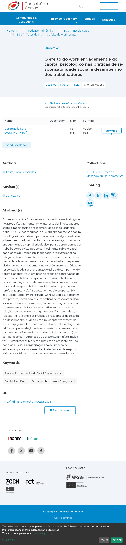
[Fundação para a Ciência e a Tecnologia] (25, 484)
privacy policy (45, 533)
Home (11, 30)
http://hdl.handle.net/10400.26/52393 (65, 103)
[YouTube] (31, 450)
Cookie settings (63, 517)
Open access (95, 85)
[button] (92, 6)
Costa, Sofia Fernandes (21, 172)
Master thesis (69, 85)
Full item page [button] (61, 410)
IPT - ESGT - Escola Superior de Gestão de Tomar (73, 30)
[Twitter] (21, 450)
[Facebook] (11, 450)
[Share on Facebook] (90, 195)
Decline (104, 539)
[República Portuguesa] (86, 479)
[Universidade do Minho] (10, 492)
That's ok (116, 539)
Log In (108, 6)
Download (111, 132)
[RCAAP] (41, 450)
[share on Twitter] (98, 195)
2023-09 (51, 85)
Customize (8, 539)
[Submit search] (81, 6)
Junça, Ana (13, 195)
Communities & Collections (26, 19)
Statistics (108, 19)
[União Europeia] (78, 487)
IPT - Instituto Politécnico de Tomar (37, 30)
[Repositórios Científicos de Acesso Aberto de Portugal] (15, 439)
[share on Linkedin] (106, 195)
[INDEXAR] (32, 439)
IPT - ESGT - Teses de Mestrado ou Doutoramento (26, 34)
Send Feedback (16, 145)
